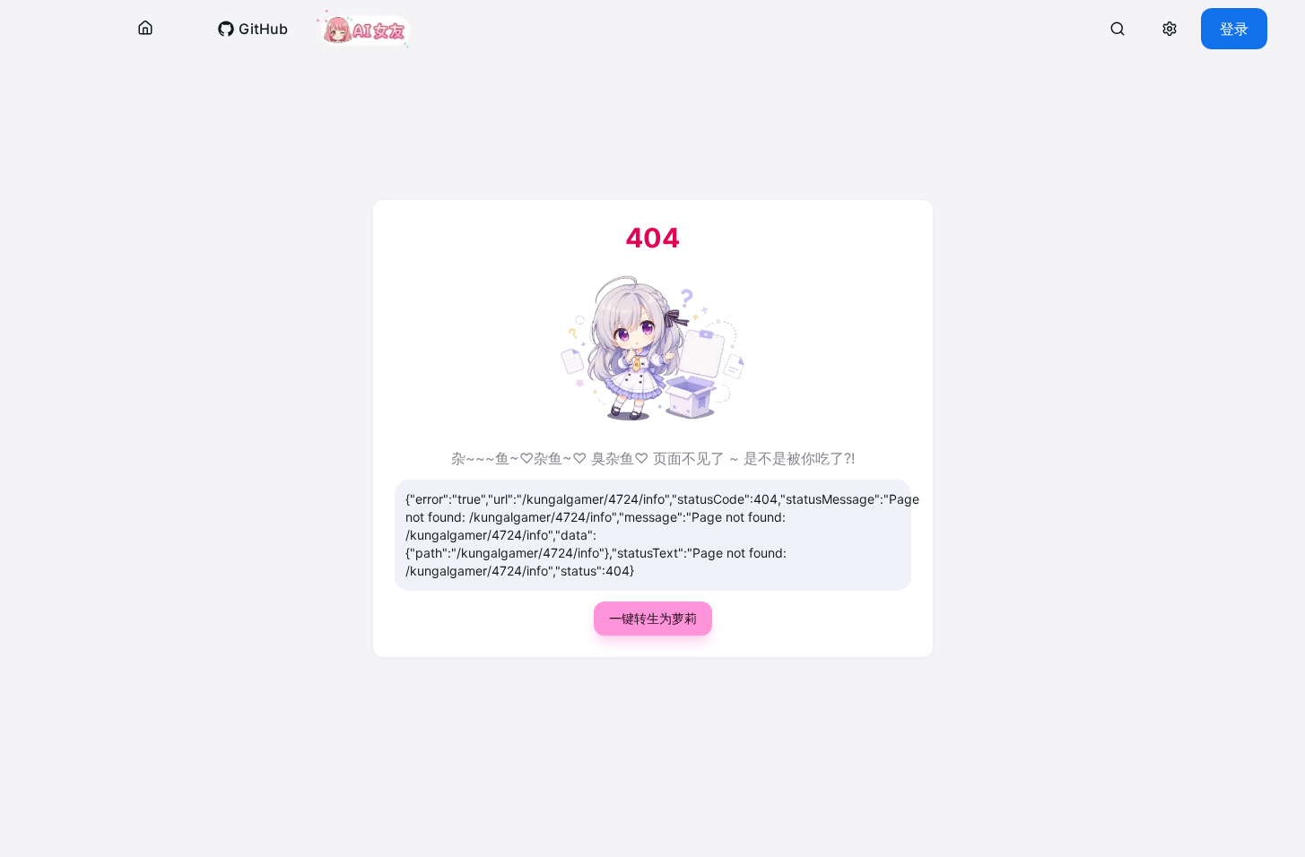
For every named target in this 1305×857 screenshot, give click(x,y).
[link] (252, 28)
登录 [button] (1234, 29)
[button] (145, 28)
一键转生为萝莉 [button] (653, 618)
